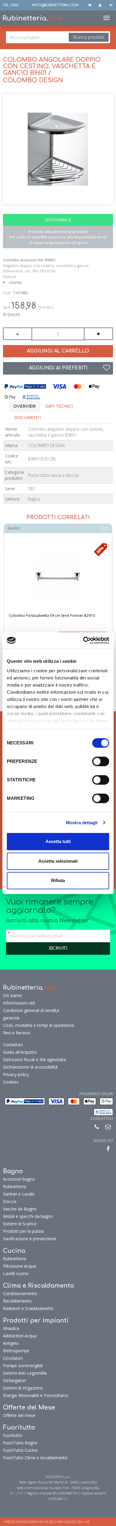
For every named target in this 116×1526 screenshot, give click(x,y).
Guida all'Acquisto (20, 1052)
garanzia (11, 1018)
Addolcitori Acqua (20, 1336)
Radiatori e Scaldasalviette (28, 1308)
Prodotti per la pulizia (23, 1231)
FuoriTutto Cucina (20, 1450)
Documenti (27, 418)
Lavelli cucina (15, 1273)
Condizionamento (20, 1293)
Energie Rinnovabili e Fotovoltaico (35, 1395)
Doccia (9, 1201)
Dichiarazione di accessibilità (30, 1067)
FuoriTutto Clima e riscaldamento (35, 1457)
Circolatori (13, 1358)
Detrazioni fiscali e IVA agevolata (34, 1059)
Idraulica (11, 1328)
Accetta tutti (58, 841)
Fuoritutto (12, 1435)
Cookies (10, 1082)
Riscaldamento (17, 1301)
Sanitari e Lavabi (19, 1194)
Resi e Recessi (16, 1033)
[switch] (100, 761)
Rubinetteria (14, 1186)
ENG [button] (15, 5)
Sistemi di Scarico (20, 1224)
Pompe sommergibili (23, 1365)
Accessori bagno (19, 1179)
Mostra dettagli (82, 822)
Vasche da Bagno (20, 1209)
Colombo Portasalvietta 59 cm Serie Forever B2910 (52, 615)
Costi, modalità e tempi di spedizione (38, 1025)
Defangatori (14, 1380)
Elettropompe (16, 1350)
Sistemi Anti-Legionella (25, 1373)
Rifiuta (58, 880)
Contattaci (13, 1044)
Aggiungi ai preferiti (58, 368)
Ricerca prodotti (88, 37)
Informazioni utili (19, 1003)
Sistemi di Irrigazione (23, 1388)
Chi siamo (12, 995)
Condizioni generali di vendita (31, 1010)
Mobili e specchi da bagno (28, 1216)
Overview (24, 406)
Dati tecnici (59, 406)
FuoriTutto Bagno (20, 1443)
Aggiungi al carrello (58, 351)
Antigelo (11, 1343)
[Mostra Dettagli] (58, 576)
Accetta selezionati (58, 861)
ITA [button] (5, 5)
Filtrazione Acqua (19, 1266)
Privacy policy (16, 1074)
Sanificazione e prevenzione (30, 1238)
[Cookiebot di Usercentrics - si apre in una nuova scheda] (83, 640)
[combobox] (58, 37)
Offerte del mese (19, 1415)
